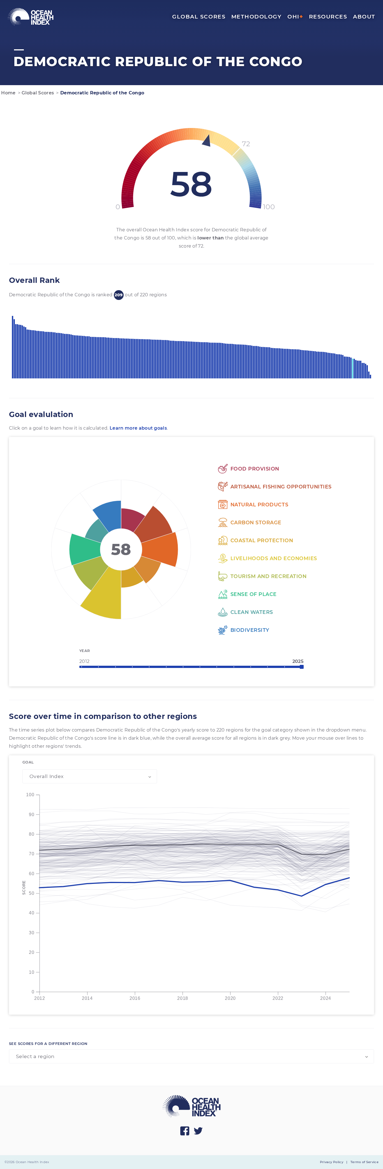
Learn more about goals (138, 428)
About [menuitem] (364, 16)
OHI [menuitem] (295, 16)
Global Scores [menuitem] (198, 16)
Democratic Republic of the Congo (101, 93)
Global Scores (37, 93)
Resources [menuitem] (328, 16)
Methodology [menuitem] (256, 16)
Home (8, 93)
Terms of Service (364, 1162)
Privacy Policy (331, 1162)
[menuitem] (31, 17)
